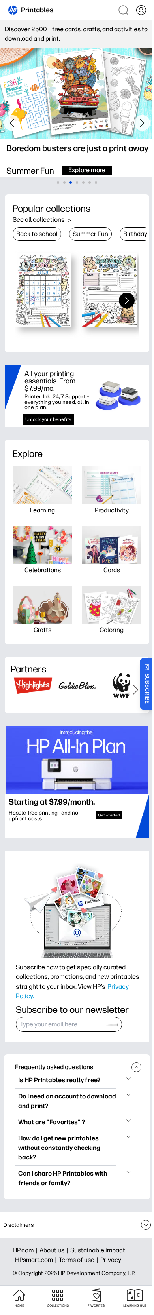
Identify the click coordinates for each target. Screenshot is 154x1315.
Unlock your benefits (48, 419)
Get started (109, 815)
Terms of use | (79, 1260)
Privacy (110, 1260)
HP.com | (26, 1250)
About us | (54, 1250)
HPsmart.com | (37, 1260)
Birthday (135, 234)
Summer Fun (90, 234)
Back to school (37, 234)
